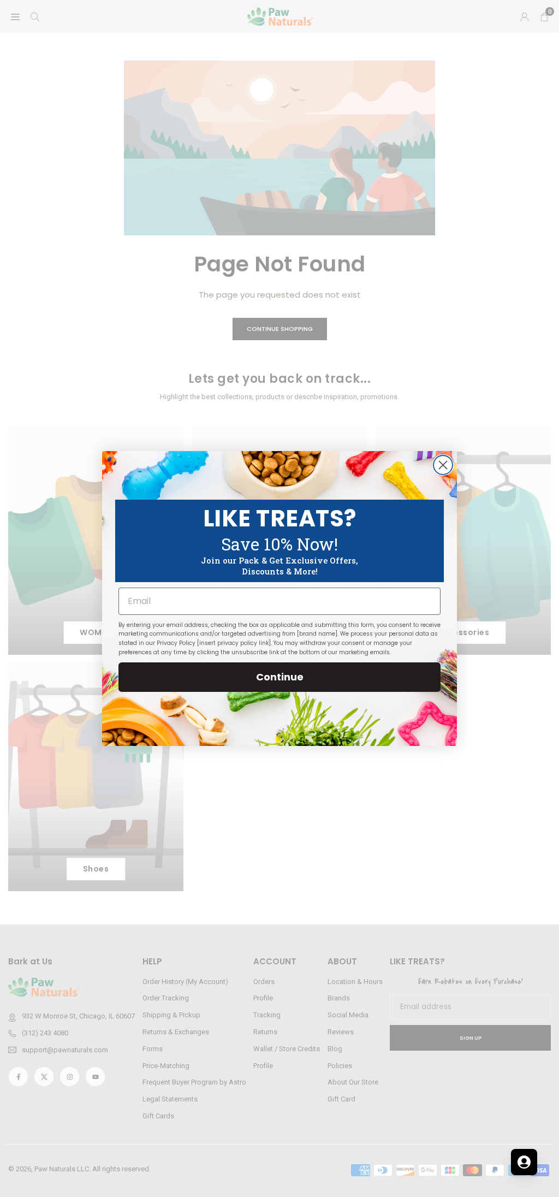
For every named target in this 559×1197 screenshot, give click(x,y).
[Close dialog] (443, 465)
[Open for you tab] (524, 1162)
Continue (280, 677)
